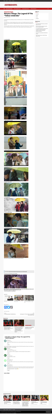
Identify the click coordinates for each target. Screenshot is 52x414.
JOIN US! (10, 409)
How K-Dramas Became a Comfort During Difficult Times (41, 35)
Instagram (37, 18)
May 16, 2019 (8, 17)
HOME (4, 409)
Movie (10, 324)
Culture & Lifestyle (33, 8)
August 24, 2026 (45, 404)
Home (4, 8)
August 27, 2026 (9, 404)
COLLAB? (13, 409)
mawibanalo (24, 406)
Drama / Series (16, 324)
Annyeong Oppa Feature (25, 8)
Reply (8, 344)
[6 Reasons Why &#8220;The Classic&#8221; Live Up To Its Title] (8, 298)
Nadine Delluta (6, 404)
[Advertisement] (19, 33)
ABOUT (7, 409)
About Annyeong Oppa (9, 8)
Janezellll (33, 404)
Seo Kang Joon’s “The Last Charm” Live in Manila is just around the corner (27, 314)
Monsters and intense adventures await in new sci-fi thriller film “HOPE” (8, 328)
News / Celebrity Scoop (17, 8)
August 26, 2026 (36, 404)
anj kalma (6, 17)
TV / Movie (5, 325)
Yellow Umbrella (7, 311)
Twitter (37, 15)
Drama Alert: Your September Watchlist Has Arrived (29, 328)
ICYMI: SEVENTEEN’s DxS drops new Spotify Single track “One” (42, 24)
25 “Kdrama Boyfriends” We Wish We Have (10, 313)
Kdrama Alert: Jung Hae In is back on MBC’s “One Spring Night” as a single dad (28, 302)
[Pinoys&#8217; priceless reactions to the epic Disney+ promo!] (19, 298)
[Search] (48, 8)
